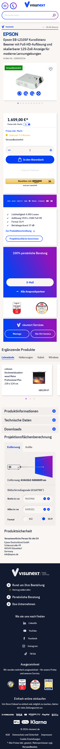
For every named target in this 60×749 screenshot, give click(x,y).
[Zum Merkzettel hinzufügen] (50, 68)
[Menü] (5, 5)
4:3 (30, 518)
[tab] (8, 357)
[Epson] (30, 34)
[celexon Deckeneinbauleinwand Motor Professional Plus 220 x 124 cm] (38, 377)
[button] (30, 183)
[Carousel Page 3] (34, 398)
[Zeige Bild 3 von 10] (23, 103)
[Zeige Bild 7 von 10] (34, 103)
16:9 (50, 518)
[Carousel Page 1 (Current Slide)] (26, 398)
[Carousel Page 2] (30, 398)
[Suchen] (54, 15)
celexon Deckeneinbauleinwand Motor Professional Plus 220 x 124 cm (13, 376)
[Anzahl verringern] (9, 150)
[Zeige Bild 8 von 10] (36, 103)
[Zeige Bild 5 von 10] (28, 103)
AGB (8, 734)
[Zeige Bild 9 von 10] (39, 103)
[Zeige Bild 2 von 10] (20, 103)
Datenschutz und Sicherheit (25, 734)
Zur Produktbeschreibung (19, 230)
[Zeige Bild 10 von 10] (42, 103)
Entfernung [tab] (13, 447)
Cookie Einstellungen (30, 739)
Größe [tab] (28, 447)
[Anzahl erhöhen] (51, 150)
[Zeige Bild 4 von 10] (26, 103)
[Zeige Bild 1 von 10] (18, 103)
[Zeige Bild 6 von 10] (31, 103)
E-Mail (30, 282)
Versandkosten (29, 746)
